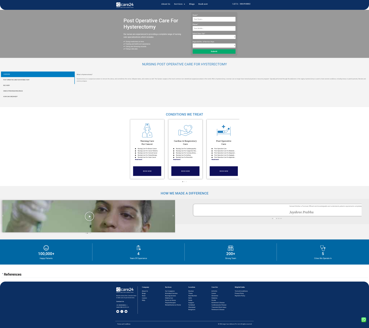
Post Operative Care (220, 148)
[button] (182, 181)
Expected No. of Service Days (203, 42)
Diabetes (214, 298)
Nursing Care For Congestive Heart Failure (188, 151)
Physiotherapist (170, 302)
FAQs (143, 300)
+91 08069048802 (121, 305)
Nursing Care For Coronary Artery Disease (188, 153)
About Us (165, 4)
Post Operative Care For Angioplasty (225, 155)
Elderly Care (169, 298)
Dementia (215, 296)
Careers (144, 298)
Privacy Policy (239, 293)
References (13, 274)
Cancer (214, 293)
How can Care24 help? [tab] (10, 96)
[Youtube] (126, 311)
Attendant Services (171, 293)
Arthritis (214, 291)
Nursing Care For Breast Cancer (147, 148)
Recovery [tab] (6, 85)
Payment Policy (240, 296)
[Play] (89, 216)
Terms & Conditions (241, 291)
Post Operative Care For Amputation (225, 153)
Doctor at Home (170, 300)
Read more (138, 159)
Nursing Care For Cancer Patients (147, 151)
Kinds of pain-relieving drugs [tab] (13, 91)
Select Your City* (199, 34)
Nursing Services (170, 296)
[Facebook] (117, 311)
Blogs (192, 4)
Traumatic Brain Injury (219, 307)
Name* (195, 15)
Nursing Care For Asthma (183, 155)
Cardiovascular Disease (219, 305)
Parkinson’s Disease (218, 309)
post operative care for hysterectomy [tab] (16, 80)
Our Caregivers (170, 291)
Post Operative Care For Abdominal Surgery (227, 151)
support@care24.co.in (122, 307)
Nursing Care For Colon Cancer (146, 157)
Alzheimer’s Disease (218, 302)
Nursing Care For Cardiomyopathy (186, 148)
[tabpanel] (221, 78)
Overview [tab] (6, 74)
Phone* (195, 24)
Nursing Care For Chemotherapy (147, 155)
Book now (203, 4)
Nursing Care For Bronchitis (184, 157)
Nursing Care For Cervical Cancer (147, 153)
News (143, 296)
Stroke (214, 300)
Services (178, 4)
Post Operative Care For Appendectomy (226, 157)
